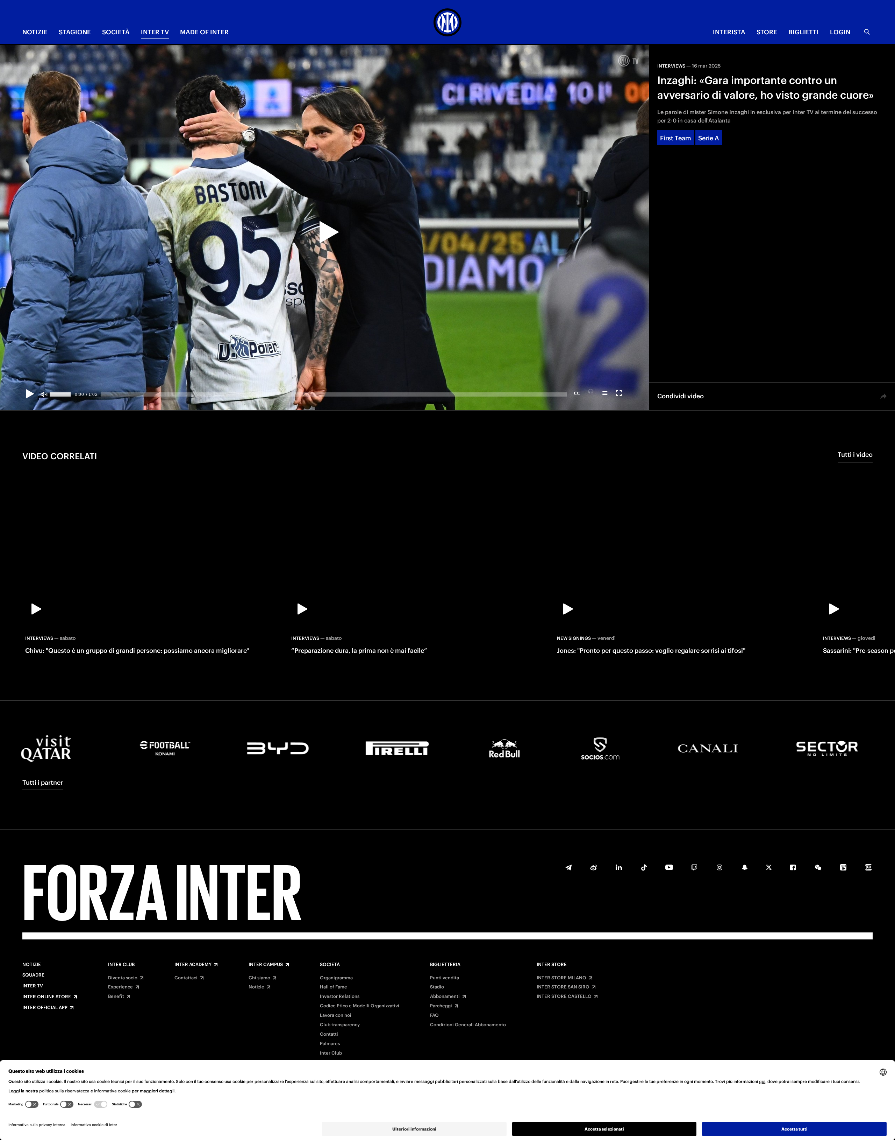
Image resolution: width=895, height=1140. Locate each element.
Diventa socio (122, 978)
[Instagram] (719, 867)
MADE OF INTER (204, 32)
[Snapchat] (744, 867)
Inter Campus (266, 964)
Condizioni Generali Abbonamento (468, 1025)
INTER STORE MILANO (561, 978)
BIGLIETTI (803, 32)
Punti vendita (444, 978)
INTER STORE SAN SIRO (563, 987)
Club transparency (340, 1025)
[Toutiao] (868, 867)
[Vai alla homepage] (447, 23)
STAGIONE (75, 32)
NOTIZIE (35, 32)
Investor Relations (339, 996)
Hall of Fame (333, 987)
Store (767, 32)
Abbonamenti (445, 996)
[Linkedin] (619, 867)
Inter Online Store (46, 997)
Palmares (330, 1044)
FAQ (434, 1015)
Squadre (33, 975)
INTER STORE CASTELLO (564, 996)
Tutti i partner (42, 782)
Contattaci (186, 978)
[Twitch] (694, 867)
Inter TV (32, 986)
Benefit (116, 996)
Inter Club (121, 964)
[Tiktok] (644, 867)
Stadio (437, 987)
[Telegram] (568, 867)
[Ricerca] (867, 32)
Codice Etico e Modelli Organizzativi (359, 1006)
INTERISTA (729, 32)
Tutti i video (855, 454)
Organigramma (336, 978)
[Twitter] (769, 867)
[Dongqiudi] (843, 867)
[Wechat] (818, 867)
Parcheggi (441, 1006)
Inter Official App (44, 1007)
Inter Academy (193, 964)
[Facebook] (793, 867)
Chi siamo (259, 978)
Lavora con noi (335, 1015)
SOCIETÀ (116, 32)
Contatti (329, 1034)
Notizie (31, 964)
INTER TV (155, 32)
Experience (120, 987)
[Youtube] (669, 867)
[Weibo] (593, 867)
